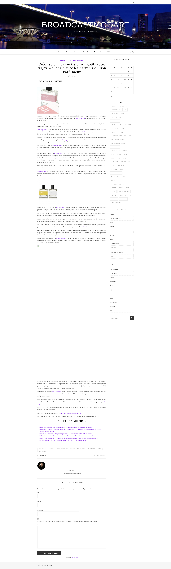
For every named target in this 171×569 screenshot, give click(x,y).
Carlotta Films (116, 124)
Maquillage (115, 176)
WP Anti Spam (75, 557)
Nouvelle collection (118, 184)
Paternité (112, 294)
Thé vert (123, 199)
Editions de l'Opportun (119, 143)
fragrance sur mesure (62, 448)
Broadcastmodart (85, 25)
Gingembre (114, 161)
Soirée (111, 298)
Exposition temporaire (119, 150)
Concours (112, 235)
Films (113, 158)
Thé (130, 195)
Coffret (121, 132)
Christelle (43, 455)
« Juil (111, 96)
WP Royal (49, 566)
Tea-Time (114, 195)
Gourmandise (92, 52)
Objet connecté (114, 290)
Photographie (124, 187)
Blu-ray (119, 117)
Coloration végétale (118, 135)
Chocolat (128, 124)
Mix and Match (91, 448)
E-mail (39, 501)
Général (112, 265)
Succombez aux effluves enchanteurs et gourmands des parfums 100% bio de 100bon (65, 427)
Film (112, 154)
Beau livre (114, 113)
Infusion (114, 169)
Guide (113, 165)
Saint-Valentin (115, 231)
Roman (113, 191)
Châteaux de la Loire (117, 252)
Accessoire (124, 106)
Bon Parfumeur (84, 132)
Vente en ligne (42, 451)
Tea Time (114, 273)
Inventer (72, 448)
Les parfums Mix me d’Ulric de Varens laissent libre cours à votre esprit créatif (63, 440)
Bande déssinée (116, 109)
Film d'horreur (122, 154)
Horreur (121, 165)
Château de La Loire (118, 128)
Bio (112, 117)
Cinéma (113, 132)
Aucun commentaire (100, 455)
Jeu (112, 256)
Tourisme (112, 306)
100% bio (114, 106)
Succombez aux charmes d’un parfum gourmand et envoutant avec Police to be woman (65, 434)
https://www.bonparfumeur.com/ (71, 413)
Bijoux (111, 222)
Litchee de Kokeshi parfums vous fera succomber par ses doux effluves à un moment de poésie (68, 436)
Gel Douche (122, 158)
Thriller (123, 195)
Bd (125, 109)
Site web (40, 510)
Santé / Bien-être (116, 218)
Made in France (81, 448)
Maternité (113, 281)
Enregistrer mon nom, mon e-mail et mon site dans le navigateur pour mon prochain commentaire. (67, 521)
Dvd (130, 135)
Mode (102, 52)
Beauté (81, 52)
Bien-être (124, 113)
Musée (113, 180)
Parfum (99, 448)
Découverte (113, 261)
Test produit (71, 52)
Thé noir (114, 199)
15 (128, 79)
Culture (60, 52)
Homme (112, 277)
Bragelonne (115, 121)
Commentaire (41, 525)
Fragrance (51, 448)
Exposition (115, 147)
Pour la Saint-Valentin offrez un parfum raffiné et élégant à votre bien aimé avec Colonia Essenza (68, 438)
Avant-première (115, 243)
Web (111, 310)
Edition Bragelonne (118, 139)
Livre (122, 169)
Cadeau (69, 61)
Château (110, 52)
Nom (39, 492)
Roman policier (124, 191)
